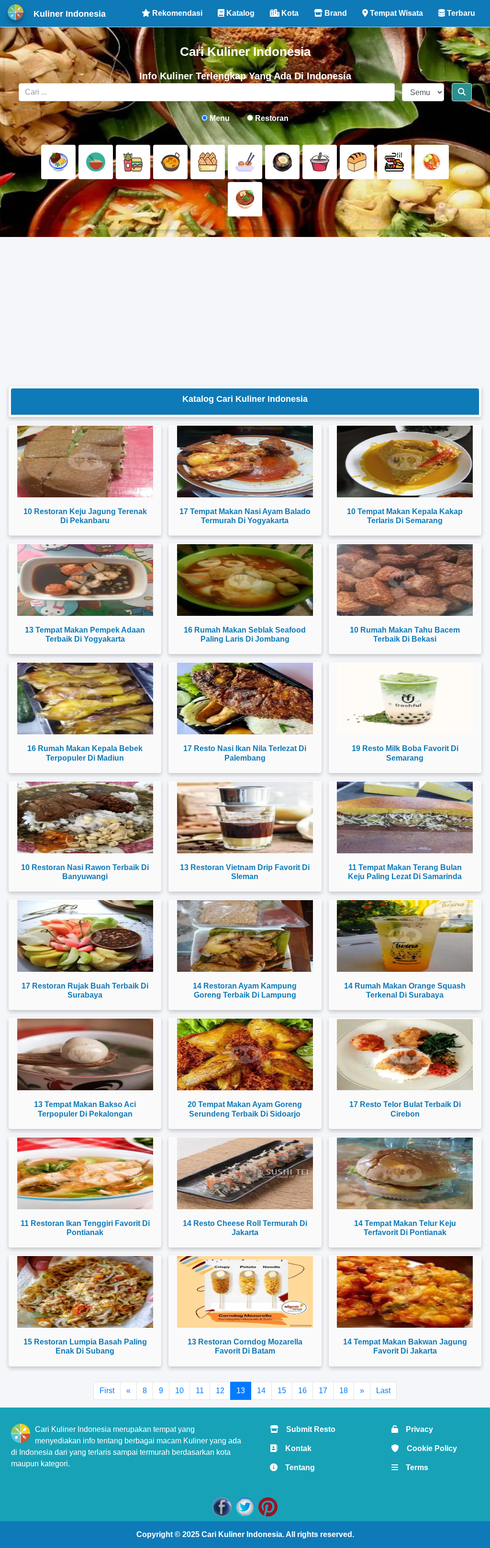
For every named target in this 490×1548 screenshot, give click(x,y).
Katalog (239, 13)
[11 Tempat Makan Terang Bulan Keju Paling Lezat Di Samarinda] (405, 817)
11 (200, 1391)
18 (343, 1391)
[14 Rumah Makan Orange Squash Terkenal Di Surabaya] (405, 936)
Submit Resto (306, 1429)
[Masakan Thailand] (431, 162)
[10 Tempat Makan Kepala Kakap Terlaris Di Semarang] (405, 461)
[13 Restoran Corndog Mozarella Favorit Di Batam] (244, 1292)
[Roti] (357, 162)
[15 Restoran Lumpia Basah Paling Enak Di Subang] (85, 1292)
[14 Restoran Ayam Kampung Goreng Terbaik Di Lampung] (244, 936)
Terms (413, 1467)
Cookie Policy (428, 1448)
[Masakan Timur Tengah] (245, 199)
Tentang (296, 1467)
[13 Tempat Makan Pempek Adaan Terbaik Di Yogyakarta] (85, 580)
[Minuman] (319, 162)
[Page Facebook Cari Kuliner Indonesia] (222, 1506)
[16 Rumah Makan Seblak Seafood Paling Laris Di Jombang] (244, 580)
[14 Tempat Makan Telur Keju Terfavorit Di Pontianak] (405, 1173)
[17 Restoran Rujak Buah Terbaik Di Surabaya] (85, 936)
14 (261, 1391)
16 (302, 1391)
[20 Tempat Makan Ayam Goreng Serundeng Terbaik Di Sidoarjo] (244, 1054)
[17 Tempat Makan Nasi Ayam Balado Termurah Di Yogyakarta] (244, 461)
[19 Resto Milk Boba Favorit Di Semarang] (405, 698)
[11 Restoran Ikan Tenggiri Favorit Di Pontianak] (85, 1173)
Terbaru (460, 13)
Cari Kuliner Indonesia (241, 1534)
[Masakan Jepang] (245, 162)
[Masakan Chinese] (95, 162)
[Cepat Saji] (133, 162)
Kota (289, 13)
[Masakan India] (170, 162)
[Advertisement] (245, 311)
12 (220, 1391)
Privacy (415, 1429)
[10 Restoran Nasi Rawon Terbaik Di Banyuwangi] (85, 817)
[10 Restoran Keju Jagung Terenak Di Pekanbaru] (85, 461)
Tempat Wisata (395, 13)
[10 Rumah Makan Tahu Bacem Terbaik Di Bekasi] (405, 580)
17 (323, 1391)
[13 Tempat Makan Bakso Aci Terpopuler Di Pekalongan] (85, 1054)
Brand (335, 13)
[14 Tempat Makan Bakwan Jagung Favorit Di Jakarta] (405, 1292)
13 (240, 1391)
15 (282, 1391)
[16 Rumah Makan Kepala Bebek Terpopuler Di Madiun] (85, 698)
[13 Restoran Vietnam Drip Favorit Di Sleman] (244, 817)
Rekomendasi (176, 13)
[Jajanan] (207, 162)
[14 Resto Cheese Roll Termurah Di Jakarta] (244, 1173)
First (107, 1391)
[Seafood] (394, 162)
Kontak (295, 1448)
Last (383, 1391)
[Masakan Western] (58, 162)
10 (179, 1391)
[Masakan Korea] (282, 162)
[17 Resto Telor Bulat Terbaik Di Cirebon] (405, 1054)
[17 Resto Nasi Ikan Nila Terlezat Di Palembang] (244, 698)
